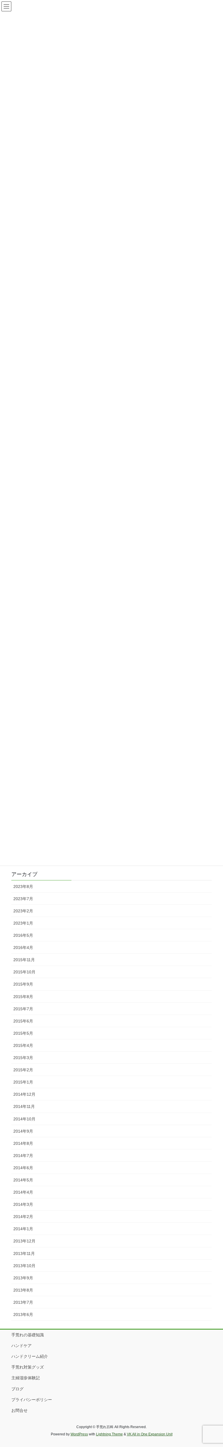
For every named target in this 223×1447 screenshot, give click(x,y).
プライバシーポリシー (31, 1399)
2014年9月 (23, 1131)
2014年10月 (24, 1119)
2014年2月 (23, 1216)
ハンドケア (21, 1345)
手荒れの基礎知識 (27, 1335)
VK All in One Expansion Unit (149, 1434)
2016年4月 (23, 947)
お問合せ (19, 1410)
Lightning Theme (109, 1434)
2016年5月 (23, 935)
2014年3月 (23, 1204)
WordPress (79, 1434)
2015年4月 (23, 1045)
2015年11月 (24, 959)
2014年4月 (23, 1192)
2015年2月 (23, 1070)
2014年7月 (23, 1155)
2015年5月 (23, 1033)
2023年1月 (23, 923)
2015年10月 (24, 972)
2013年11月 (24, 1253)
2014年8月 (23, 1143)
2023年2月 (23, 911)
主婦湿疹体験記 (25, 1378)
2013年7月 (23, 1302)
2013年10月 (24, 1265)
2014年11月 (24, 1106)
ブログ (17, 1389)
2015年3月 (23, 1057)
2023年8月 (23, 886)
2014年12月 (24, 1094)
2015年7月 (23, 1009)
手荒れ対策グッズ (27, 1367)
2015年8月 (23, 996)
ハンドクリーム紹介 (29, 1356)
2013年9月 (23, 1278)
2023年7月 (23, 898)
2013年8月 (23, 1290)
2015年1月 (23, 1082)
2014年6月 (23, 1167)
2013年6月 (23, 1314)
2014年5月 (23, 1180)
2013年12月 (24, 1241)
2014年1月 (23, 1228)
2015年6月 (23, 1021)
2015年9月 (23, 984)
